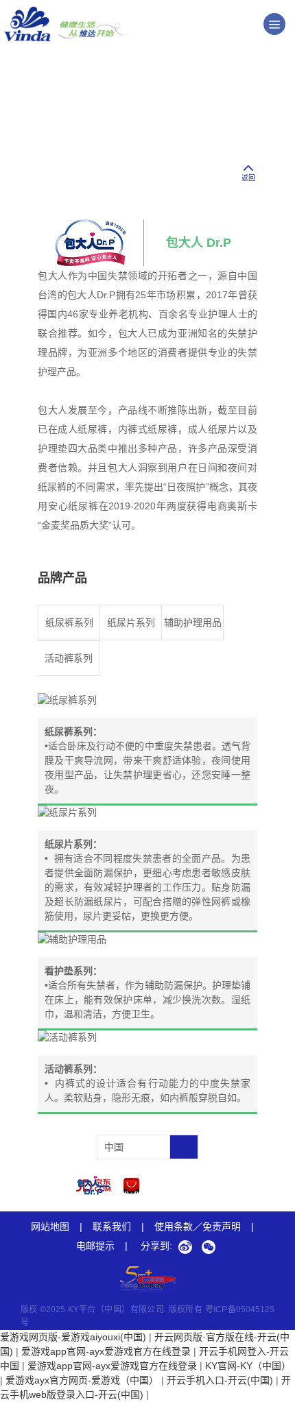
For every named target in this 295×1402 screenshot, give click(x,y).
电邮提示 (102, 1245)
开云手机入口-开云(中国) (220, 1380)
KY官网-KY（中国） (248, 1365)
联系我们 (112, 1226)
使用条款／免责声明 (197, 1226)
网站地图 (50, 1226)
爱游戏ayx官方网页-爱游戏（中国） (81, 1380)
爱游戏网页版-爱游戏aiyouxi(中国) (73, 1336)
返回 (248, 178)
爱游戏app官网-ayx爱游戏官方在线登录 (106, 1351)
